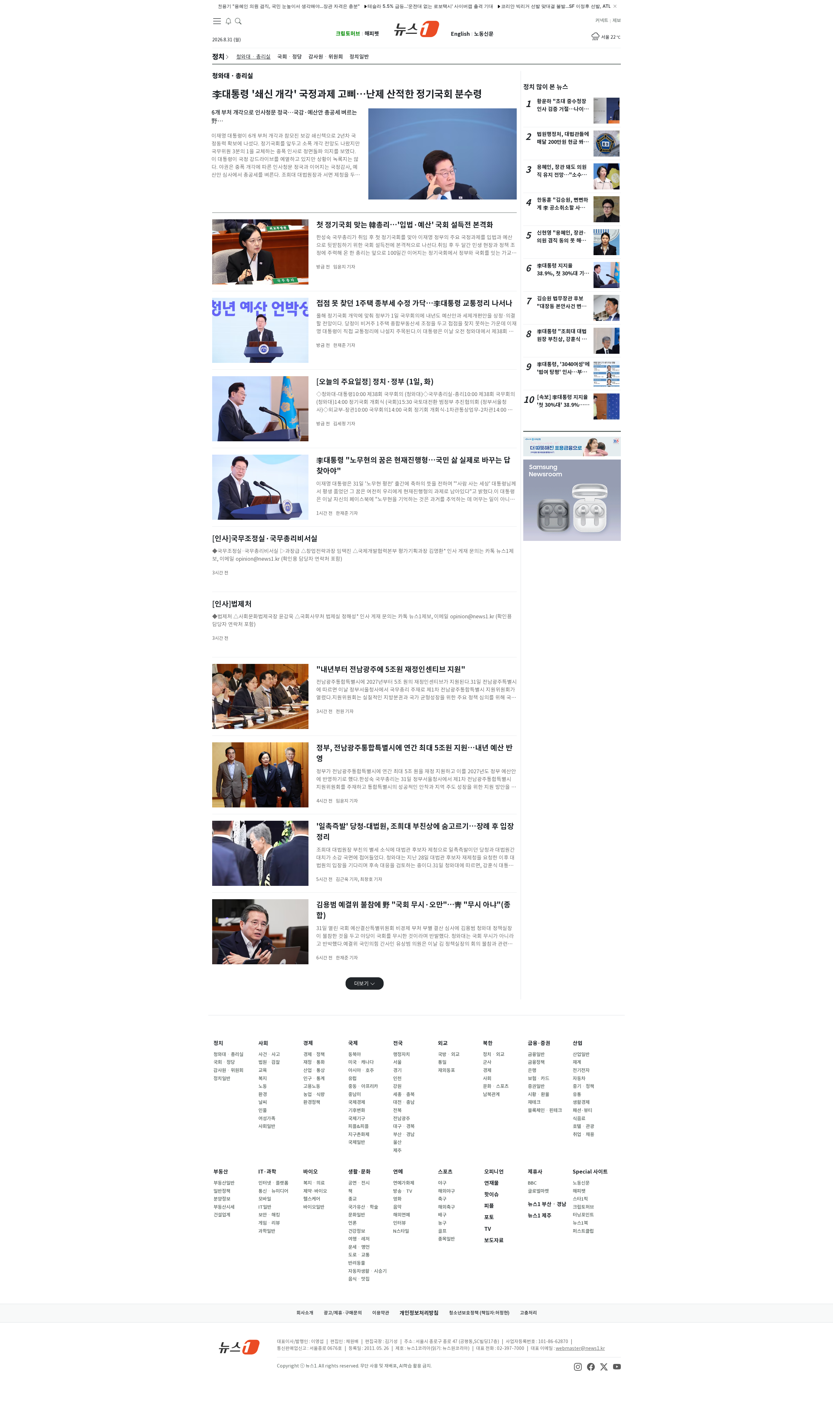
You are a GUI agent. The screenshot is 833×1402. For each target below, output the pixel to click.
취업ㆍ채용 (583, 1134)
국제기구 (356, 1118)
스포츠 (445, 1171)
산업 (577, 1043)
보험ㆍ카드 (538, 1078)
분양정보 (221, 1199)
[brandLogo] (416, 28)
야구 (442, 1183)
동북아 (354, 1054)
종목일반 (446, 1239)
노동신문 (484, 34)
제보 (616, 20)
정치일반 (221, 1078)
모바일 (264, 1199)
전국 (398, 1043)
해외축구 (446, 1207)
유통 (577, 1094)
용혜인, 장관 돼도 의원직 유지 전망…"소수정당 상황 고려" (562, 175)
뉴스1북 (580, 1223)
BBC (532, 1183)
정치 (218, 1043)
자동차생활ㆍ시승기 (367, 1271)
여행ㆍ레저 (359, 1239)
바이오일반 (313, 1207)
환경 (262, 1094)
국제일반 (356, 1142)
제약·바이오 (315, 1191)
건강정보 (356, 1231)
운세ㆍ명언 (359, 1247)
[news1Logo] (239, 1346)
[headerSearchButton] (238, 21)
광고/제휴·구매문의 (343, 1313)
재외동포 (446, 1070)
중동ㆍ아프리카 (363, 1086)
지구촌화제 (358, 1134)
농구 (442, 1223)
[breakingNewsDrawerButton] (228, 21)
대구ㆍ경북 (404, 1126)
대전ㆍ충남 (404, 1102)
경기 (397, 1070)
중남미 (354, 1094)
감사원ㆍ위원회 (228, 1070)
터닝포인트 (583, 1215)
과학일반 (266, 1231)
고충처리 (528, 1313)
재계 (577, 1062)
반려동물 (356, 1263)
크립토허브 (348, 33)
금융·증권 (539, 1043)
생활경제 (581, 1102)
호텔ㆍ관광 (583, 1126)
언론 (352, 1223)
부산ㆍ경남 (404, 1134)
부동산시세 (224, 1207)
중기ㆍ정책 (583, 1086)
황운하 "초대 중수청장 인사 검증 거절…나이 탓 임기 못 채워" (561, 109)
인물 (262, 1110)
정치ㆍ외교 (493, 1054)
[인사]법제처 (232, 604)
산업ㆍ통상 (314, 1070)
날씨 (262, 1102)
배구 (442, 1215)
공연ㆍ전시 (359, 1183)
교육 (262, 1070)
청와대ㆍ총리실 (228, 1054)
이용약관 (380, 1313)
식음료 (579, 1118)
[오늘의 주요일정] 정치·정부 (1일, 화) (375, 381)
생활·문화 (359, 1171)
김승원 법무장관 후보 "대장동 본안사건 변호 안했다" (561, 306)
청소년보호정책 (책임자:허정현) (479, 1313)
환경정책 (311, 1102)
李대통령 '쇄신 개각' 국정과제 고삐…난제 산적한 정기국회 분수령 (347, 94)
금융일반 (536, 1054)
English (460, 34)
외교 (443, 1043)
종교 (352, 1199)
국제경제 (356, 1102)
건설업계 (221, 1215)
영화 (397, 1199)
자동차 (579, 1078)
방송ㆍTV (402, 1191)
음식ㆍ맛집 (359, 1279)
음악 (397, 1207)
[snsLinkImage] (578, 1366)
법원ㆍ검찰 (269, 1062)
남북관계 (491, 1094)
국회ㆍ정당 (224, 1062)
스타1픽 (580, 1199)
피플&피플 (358, 1126)
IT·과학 (267, 1171)
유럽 (352, 1078)
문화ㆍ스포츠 (496, 1086)
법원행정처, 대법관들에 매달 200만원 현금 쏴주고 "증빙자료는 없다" (563, 142)
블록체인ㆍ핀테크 (545, 1110)
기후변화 (356, 1110)
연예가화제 (403, 1183)
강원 (397, 1086)
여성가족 (266, 1118)
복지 (262, 1078)
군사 (487, 1062)
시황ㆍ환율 (538, 1094)
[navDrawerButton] (217, 21)
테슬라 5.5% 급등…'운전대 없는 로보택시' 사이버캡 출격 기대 (398, 6)
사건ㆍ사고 (269, 1054)
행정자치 (401, 1054)
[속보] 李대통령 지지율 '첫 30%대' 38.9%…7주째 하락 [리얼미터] (562, 405)
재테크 (534, 1102)
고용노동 (311, 1086)
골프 (442, 1231)
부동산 (220, 1171)
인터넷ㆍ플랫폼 (273, 1183)
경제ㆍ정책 (314, 1054)
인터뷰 (399, 1223)
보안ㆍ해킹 (269, 1215)
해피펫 (371, 33)
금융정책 (536, 1062)
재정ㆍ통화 (314, 1062)
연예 (398, 1171)
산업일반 (581, 1054)
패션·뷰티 (582, 1110)
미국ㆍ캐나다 (361, 1062)
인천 (397, 1078)
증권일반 (536, 1086)
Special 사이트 (590, 1171)
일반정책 (221, 1191)
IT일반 (264, 1207)
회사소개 (304, 1313)
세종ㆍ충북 (404, 1094)
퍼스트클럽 (583, 1231)
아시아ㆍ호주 (361, 1070)
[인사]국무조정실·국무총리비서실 (265, 538)
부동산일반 (224, 1183)
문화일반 (356, 1215)
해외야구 (446, 1191)
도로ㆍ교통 (359, 1255)
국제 (353, 1043)
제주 (397, 1150)
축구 (442, 1199)
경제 (308, 1043)
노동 (262, 1086)
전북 (397, 1110)
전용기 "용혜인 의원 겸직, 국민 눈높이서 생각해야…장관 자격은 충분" (256, 6)
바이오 (310, 1171)
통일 (442, 1062)
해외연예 (401, 1215)
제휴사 (535, 1171)
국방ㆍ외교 (448, 1054)
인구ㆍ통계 (314, 1078)
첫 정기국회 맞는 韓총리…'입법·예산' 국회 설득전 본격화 (404, 224)
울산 (397, 1142)
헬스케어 (311, 1199)
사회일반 (266, 1126)
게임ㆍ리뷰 (269, 1223)
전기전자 (581, 1070)
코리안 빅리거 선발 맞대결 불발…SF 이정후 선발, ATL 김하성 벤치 (536, 6)
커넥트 (601, 20)
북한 (488, 1043)
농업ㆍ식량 (314, 1094)
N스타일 (401, 1231)
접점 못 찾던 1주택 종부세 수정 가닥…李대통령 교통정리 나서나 (414, 303)
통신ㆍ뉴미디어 (273, 1191)
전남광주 (401, 1118)
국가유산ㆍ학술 (363, 1207)
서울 (397, 1062)
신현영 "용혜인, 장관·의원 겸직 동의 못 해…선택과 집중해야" (561, 240)
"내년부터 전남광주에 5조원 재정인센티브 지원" (390, 669)
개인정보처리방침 (419, 1313)
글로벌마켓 (538, 1191)
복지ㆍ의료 (314, 1183)
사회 (263, 1043)
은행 (532, 1070)
